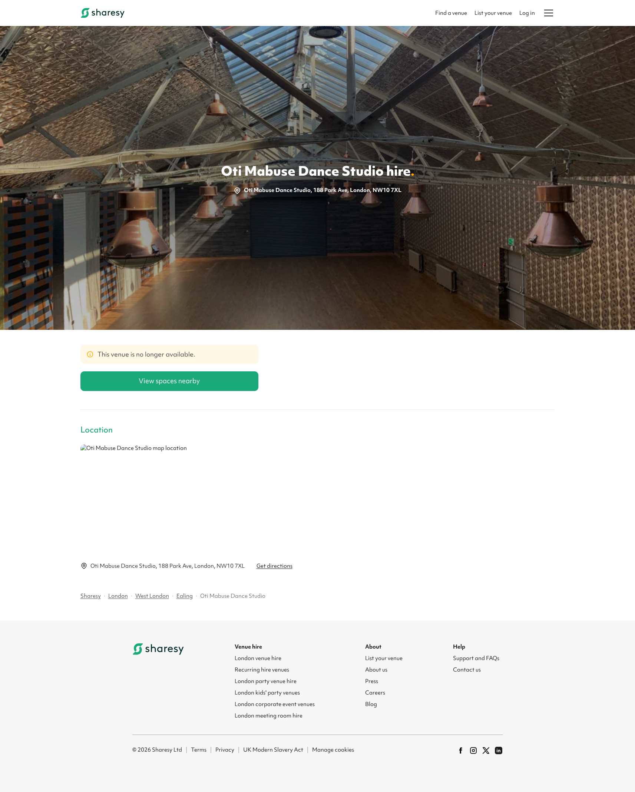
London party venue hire (266, 681)
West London (152, 596)
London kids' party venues (267, 692)
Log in (527, 13)
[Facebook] (460, 750)
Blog (371, 704)
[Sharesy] (102, 13)
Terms (198, 749)
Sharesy (90, 596)
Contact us (467, 669)
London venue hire (258, 658)
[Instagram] (473, 750)
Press (371, 681)
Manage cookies (333, 749)
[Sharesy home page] (158, 649)
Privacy (224, 749)
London (118, 596)
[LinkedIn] (498, 750)
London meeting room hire (268, 715)
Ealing (184, 596)
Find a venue (451, 13)
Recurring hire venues (262, 669)
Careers (375, 692)
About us (376, 669)
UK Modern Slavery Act (273, 749)
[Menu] (548, 13)
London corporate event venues (275, 704)
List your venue (493, 13)
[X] (486, 750)
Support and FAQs (476, 658)
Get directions (274, 566)
